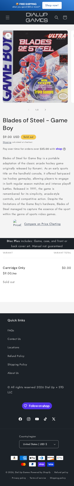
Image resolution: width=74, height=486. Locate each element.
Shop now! (51, 5)
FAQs (11, 330)
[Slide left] (28, 110)
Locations (13, 347)
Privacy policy (19, 477)
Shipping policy (58, 477)
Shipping (7, 142)
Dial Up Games (22, 472)
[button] (7, 17)
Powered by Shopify (41, 472)
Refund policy (61, 472)
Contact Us (14, 339)
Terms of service (38, 477)
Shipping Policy (17, 364)
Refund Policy (16, 356)
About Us (13, 373)
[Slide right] (45, 110)
